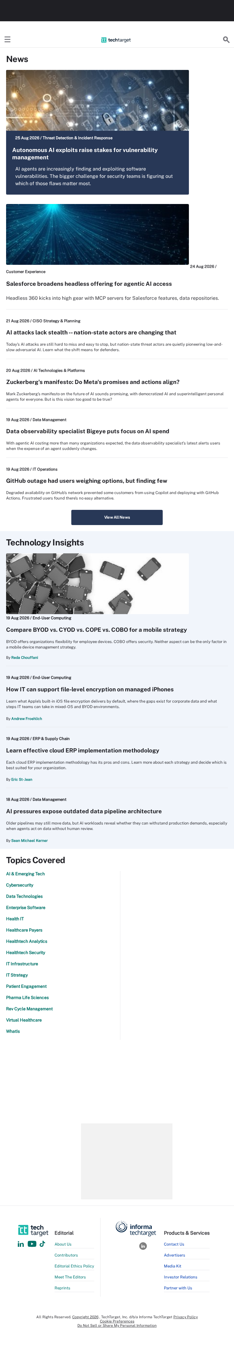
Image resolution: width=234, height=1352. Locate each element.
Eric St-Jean (21, 779)
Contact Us (174, 1244)
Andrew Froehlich (26, 719)
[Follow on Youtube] (33, 1244)
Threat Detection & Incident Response (77, 138)
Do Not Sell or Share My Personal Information (117, 1325)
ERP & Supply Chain (51, 738)
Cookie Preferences (117, 1321)
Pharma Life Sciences (27, 997)
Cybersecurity (19, 885)
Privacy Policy (185, 1317)
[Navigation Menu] (7, 39)
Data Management (49, 419)
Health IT (15, 918)
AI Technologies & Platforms (59, 370)
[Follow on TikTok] (42, 1244)
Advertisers (174, 1255)
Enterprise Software (25, 907)
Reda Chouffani (24, 657)
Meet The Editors (70, 1277)
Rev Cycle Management (29, 1008)
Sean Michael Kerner (29, 841)
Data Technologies (24, 896)
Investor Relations (180, 1277)
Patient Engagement (26, 986)
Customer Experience (25, 271)
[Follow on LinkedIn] (21, 1244)
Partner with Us (178, 1288)
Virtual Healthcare (24, 1020)
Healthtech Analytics (26, 941)
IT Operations (45, 469)
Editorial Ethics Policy (74, 1266)
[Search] (226, 39)
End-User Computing (52, 618)
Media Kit (172, 1266)
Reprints (62, 1288)
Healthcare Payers (24, 930)
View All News (117, 517)
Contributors (66, 1255)
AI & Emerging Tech (25, 873)
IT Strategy (17, 975)
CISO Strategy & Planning (56, 321)
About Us (63, 1244)
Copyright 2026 (85, 1317)
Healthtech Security (25, 952)
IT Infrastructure (22, 963)
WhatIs (13, 1031)
